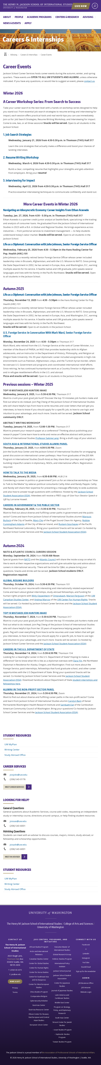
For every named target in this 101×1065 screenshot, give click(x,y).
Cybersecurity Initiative (39, 1001)
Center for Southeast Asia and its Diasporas (39, 978)
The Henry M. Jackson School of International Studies (34, 923)
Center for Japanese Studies (62, 984)
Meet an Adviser (12, 857)
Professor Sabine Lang (47, 438)
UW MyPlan (10, 744)
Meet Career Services (14, 787)
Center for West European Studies (39, 986)
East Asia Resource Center (39, 1010)
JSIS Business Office (86, 983)
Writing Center (11, 749)
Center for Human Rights (38, 968)
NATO (27, 559)
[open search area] (95, 6)
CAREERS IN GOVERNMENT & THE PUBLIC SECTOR (31, 505)
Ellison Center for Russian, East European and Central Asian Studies (39, 1017)
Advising (88, 17)
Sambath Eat (67, 704)
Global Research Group (62, 954)
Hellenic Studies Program (62, 959)
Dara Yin (77, 660)
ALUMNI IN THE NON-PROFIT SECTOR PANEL (28, 689)
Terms (15, 992)
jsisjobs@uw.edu (18, 774)
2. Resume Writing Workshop (21, 157)
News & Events (12, 23)
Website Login (85, 992)
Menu (97, 46)
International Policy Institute (62, 965)
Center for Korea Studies (38, 972)
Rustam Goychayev (68, 524)
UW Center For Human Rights (72, 599)
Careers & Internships (29, 54)
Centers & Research (67, 17)
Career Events (46, 54)
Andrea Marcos (42, 599)
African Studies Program (38, 947)
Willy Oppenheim (41, 595)
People (19, 17)
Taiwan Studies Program (62, 1042)
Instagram (86, 958)
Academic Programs (39, 17)
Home (5, 54)
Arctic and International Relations (39, 953)
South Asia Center (62, 1018)
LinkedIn (86, 953)
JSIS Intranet (85, 987)
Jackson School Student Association (62, 977)
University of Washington (51, 913)
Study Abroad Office (15, 754)
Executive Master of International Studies (62, 948)
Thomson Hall (13, 959)
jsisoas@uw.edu (18, 821)
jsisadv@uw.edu (18, 844)
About (7, 17)
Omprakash (59, 595)
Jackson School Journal (62, 971)
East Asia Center (39, 1005)
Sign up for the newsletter (86, 971)
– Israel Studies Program (62, 1030)
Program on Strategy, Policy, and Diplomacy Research (62, 1010)
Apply (28, 23)
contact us (89, 81)
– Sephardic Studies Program (62, 1035)
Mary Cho (38, 520)
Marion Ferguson (75, 595)
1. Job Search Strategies (17, 134)
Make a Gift (15, 981)
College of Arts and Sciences (78, 923)
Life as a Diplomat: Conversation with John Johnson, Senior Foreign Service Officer (50, 244)
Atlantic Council (47, 559)
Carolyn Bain (74, 700)
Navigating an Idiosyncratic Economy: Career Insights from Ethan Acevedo (46, 210)
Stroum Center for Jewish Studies (62, 1023)
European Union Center (39, 1025)
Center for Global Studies (39, 963)
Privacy (15, 988)
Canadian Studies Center (38, 959)
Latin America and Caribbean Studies (62, 996)
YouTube (85, 962)
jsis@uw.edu (16, 974)
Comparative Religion (39, 996)
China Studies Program (39, 992)
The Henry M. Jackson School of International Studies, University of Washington (43, 6)
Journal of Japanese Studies (62, 990)
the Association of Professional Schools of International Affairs (68, 1052)
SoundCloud (86, 967)
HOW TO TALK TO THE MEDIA (19, 472)
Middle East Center (62, 1002)
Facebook (86, 945)
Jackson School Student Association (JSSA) (65, 531)
